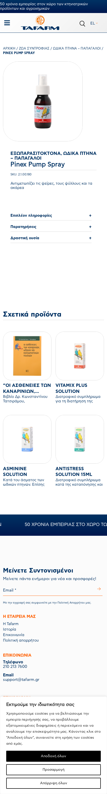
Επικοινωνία (13, 635)
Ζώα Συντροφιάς (34, 48)
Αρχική (9, 48)
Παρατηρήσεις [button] (23, 227)
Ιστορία (9, 629)
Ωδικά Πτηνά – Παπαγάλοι (77, 48)
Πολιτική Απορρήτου (71, 602)
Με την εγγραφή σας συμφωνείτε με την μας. (47, 602)
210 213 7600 (15, 667)
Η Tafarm (11, 624)
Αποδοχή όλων (53, 756)
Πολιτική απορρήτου (21, 640)
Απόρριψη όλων (53, 783)
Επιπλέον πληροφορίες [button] (31, 215)
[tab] (51, 215)
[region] (53, 745)
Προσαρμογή (53, 769)
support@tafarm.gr (21, 680)
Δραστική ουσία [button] (24, 238)
